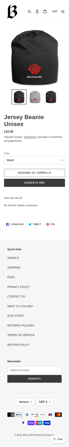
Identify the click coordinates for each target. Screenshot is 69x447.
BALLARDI (28, 435)
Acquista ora (34, 182)
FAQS (11, 277)
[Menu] (63, 11)
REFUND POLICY (18, 344)
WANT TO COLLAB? (20, 306)
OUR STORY (15, 315)
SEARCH (13, 257)
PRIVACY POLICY (18, 286)
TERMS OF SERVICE (21, 335)
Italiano (24, 401)
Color (7, 153)
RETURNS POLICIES (20, 325)
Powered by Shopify (44, 435)
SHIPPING (14, 267)
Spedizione (30, 136)
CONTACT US (16, 296)
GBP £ (43, 401)
